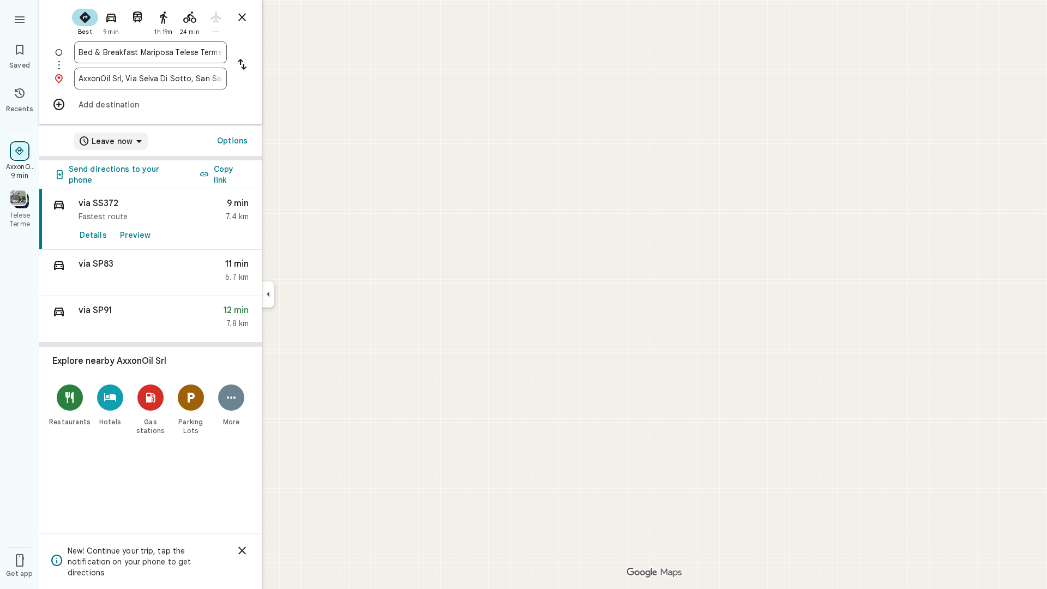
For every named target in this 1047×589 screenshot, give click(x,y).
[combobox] (150, 52)
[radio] (85, 21)
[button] (150, 273)
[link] (150, 219)
